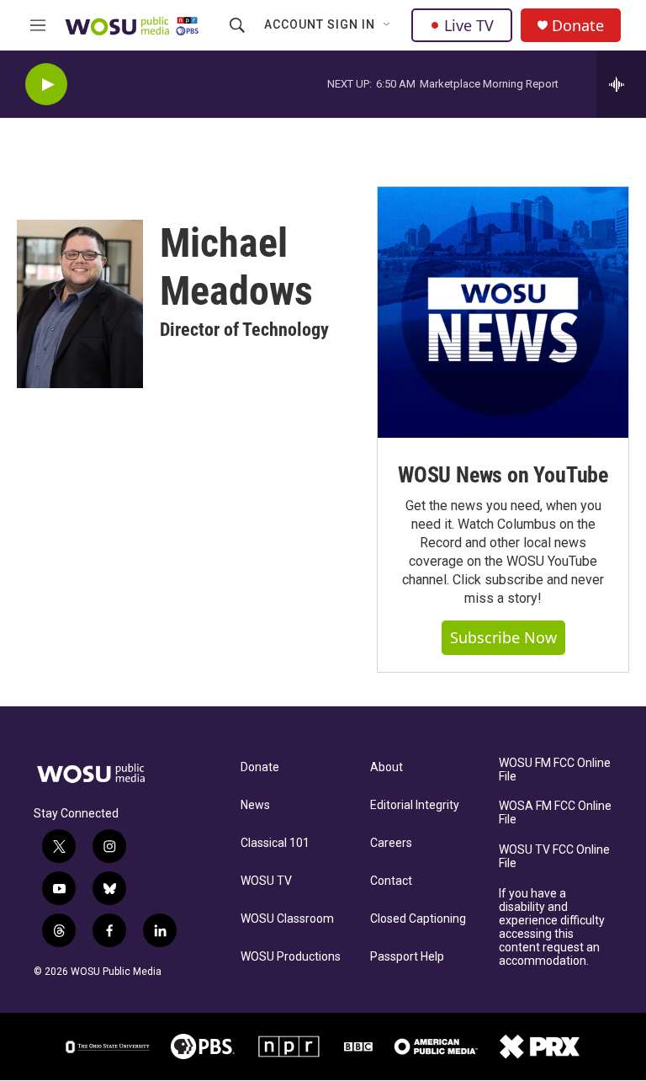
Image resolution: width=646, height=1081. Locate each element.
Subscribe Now (503, 637)
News (255, 805)
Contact (391, 881)
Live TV (469, 25)
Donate (578, 26)
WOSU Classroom (287, 919)
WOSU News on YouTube (503, 474)
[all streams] (621, 84)
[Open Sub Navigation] (387, 25)
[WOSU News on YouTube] (503, 312)
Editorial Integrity (414, 805)
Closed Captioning (418, 919)
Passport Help (407, 957)
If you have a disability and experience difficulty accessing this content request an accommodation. (552, 927)
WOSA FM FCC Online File (555, 813)
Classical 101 (275, 843)
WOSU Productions (291, 957)
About (386, 767)
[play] (46, 84)
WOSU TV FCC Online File (554, 857)
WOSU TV (266, 881)
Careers (391, 843)
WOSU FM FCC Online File (555, 770)
